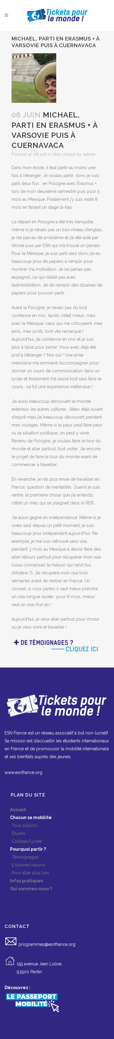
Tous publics (21, 825)
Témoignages (22, 857)
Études (15, 833)
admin (89, 154)
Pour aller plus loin (27, 872)
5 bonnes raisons (25, 865)
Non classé (64, 154)
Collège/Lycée (23, 841)
